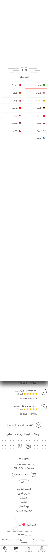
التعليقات (24, 497)
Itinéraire (41, 551)
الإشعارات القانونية (24, 510)
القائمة (24, 502)
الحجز (16, 551)
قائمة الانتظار (28, 551)
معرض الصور (24, 493)
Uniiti (20, 535)
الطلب (5, 551)
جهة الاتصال (24, 506)
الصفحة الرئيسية (24, 489)
